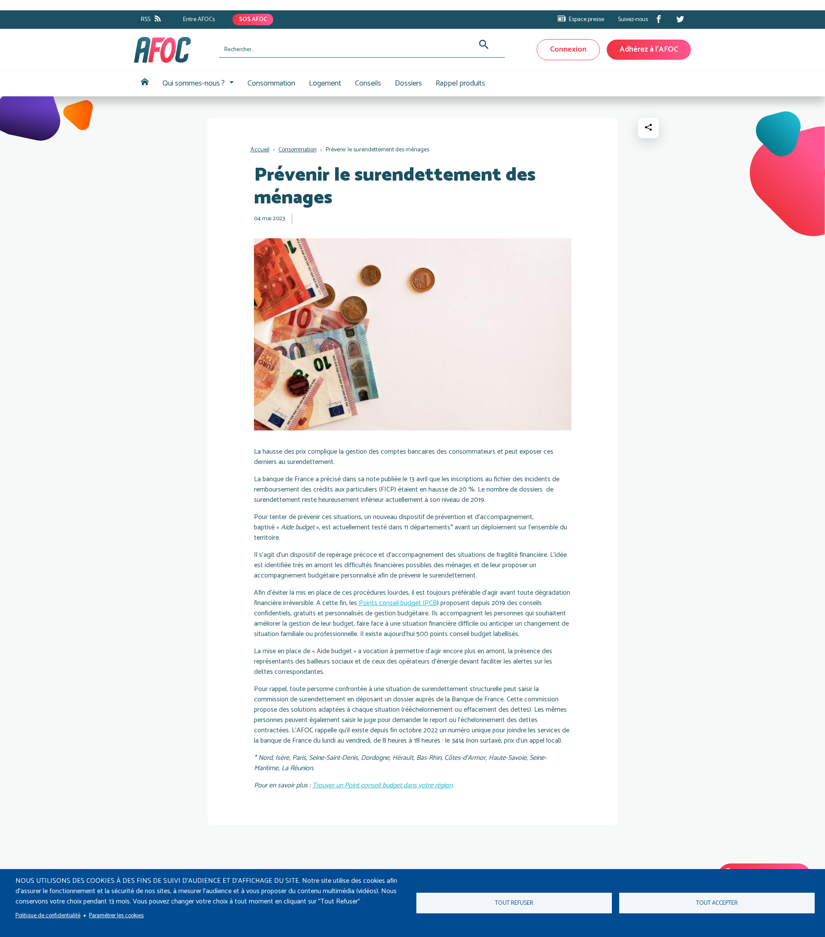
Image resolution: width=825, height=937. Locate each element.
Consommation (271, 83)
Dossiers (408, 83)
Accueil (145, 83)
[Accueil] (173, 50)
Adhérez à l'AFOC (649, 49)
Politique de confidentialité (47, 915)
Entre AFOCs (199, 20)
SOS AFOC (253, 20)
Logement (325, 83)
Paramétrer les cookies (116, 915)
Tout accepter (717, 903)
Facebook (658, 19)
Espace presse (586, 20)
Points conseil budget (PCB (398, 603)
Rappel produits (460, 83)
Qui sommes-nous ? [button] (193, 83)
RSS (145, 20)
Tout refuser (514, 903)
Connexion (568, 49)
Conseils (368, 83)
